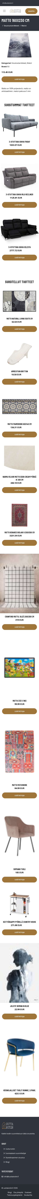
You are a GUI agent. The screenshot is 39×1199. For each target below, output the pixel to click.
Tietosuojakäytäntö (14, 1195)
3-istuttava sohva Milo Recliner (19, 194)
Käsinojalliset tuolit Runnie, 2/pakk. (19, 1090)
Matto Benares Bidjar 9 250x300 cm (20, 532)
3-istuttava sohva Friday (19, 141)
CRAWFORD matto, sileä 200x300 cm (19, 616)
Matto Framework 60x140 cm (20, 424)
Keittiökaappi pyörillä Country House (19, 922)
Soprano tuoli (19, 869)
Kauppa (31, 11)
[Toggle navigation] (4, 11)
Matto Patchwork (19, 785)
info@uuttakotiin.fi (7, 3)
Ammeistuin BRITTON (19, 371)
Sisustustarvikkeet (11, 26)
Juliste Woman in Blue (19, 1006)
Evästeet (28, 1192)
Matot (24, 26)
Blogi (8, 1162)
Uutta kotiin (10, 1149)
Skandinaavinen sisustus (15, 1157)
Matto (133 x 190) (19, 700)
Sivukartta (28, 1195)
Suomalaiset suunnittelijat (16, 1153)
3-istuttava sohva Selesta (19, 247)
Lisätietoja (19, 79)
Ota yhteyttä (18, 1192)
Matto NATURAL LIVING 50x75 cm (20, 318)
